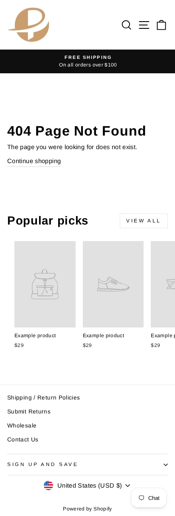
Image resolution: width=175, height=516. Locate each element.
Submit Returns (29, 411)
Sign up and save (43, 464)
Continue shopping (34, 161)
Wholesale (22, 425)
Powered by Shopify (87, 509)
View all (143, 221)
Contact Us (23, 439)
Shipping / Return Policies (43, 397)
